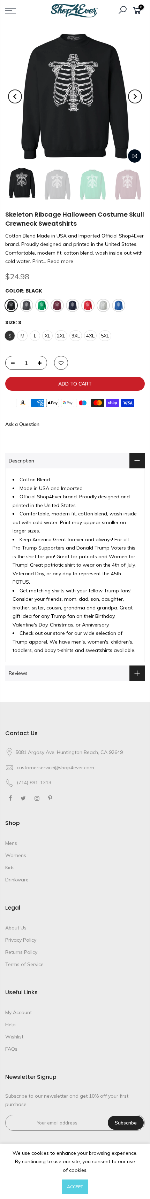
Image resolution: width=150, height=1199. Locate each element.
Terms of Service (24, 964)
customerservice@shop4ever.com (55, 767)
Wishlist (14, 1037)
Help (10, 1024)
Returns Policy (21, 952)
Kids (10, 867)
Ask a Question (22, 424)
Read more (59, 261)
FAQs (11, 1049)
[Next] (135, 96)
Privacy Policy (20, 940)
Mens (11, 843)
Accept (75, 1186)
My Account (18, 1012)
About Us (16, 928)
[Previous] (15, 96)
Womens (15, 855)
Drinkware (17, 880)
